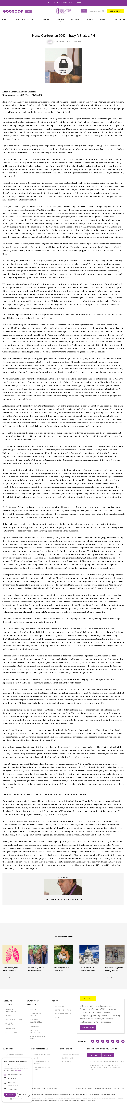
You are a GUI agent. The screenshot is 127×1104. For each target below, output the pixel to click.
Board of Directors (63, 1010)
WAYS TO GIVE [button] (119, 19)
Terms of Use (108, 1061)
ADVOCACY (57, 3)
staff (57, 1018)
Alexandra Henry (9, 975)
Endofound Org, (58, 42)
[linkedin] (21, 11)
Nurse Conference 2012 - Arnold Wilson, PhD (63, 899)
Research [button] (60, 19)
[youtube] (10, 11)
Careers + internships (35, 1031)
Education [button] (45, 19)
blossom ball (11, 1029)
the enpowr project (13, 1019)
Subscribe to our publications (102, 1049)
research (9, 1015)
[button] (17, 1099)
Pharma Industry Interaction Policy (105, 1065)
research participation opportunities (36, 1021)
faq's (36, 1058)
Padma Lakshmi (28, 91)
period (62, 601)
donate (33, 1009)
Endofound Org (34, 975)
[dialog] (17, 1080)
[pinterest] (19, 11)
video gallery (11, 1033)
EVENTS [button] (90, 19)
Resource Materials (63, 1014)
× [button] (29, 1060)
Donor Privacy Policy (99, 1067)
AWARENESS (79, 3)
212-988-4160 (53, 1088)
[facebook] (4, 11)
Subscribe (94, 1055)
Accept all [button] (10, 1094)
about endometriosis (42, 1054)
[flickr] (16, 11)
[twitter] (7, 11)
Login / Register (95, 11)
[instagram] (13, 11)
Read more (18, 1070)
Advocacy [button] (75, 19)
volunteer (34, 1027)
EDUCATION (68, 3)
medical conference (10, 1024)
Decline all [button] (23, 1094)
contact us (59, 1006)
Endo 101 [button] (5, 19)
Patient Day (66, 1062)
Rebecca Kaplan (59, 975)
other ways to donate (36, 1014)
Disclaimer (119, 1061)
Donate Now (115, 11)
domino (93, 1100)
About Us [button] (103, 19)
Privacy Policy (96, 1061)
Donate (107, 1055)
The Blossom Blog (63, 936)
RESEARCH (46, 3)
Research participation (10, 1010)
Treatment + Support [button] (25, 19)
